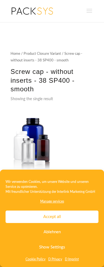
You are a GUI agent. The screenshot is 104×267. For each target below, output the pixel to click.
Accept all (52, 217)
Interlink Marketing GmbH (76, 191)
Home (15, 54)
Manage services (52, 201)
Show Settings (52, 247)
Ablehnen (52, 232)
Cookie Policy (35, 259)
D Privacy (55, 259)
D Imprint (72, 259)
